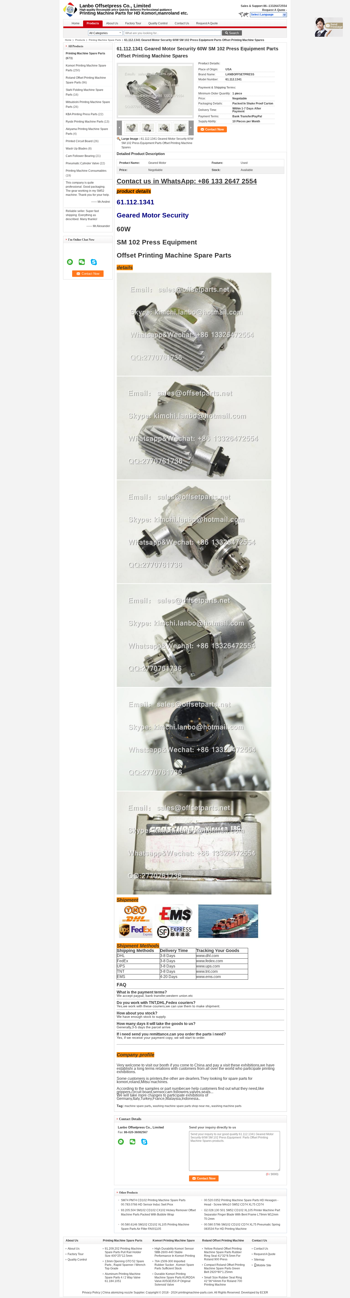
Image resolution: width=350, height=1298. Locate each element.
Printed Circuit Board (79, 141)
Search (234, 33)
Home (76, 23)
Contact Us (182, 23)
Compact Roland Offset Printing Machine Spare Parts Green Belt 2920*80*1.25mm (224, 1268)
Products (93, 23)
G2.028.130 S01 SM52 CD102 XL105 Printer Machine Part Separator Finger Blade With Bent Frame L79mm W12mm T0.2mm (242, 1214)
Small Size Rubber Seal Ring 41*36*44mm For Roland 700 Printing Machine (223, 1281)
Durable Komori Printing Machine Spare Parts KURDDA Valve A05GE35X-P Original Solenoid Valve (175, 1279)
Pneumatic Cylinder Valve (82, 163)
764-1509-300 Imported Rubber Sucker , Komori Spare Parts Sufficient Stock (174, 1265)
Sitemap (259, 1259)
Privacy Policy (91, 1292)
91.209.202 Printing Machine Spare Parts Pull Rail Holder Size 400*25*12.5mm (123, 1252)
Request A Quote (273, 10)
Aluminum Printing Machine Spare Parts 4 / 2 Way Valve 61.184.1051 (122, 1277)
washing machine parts (226, 1106)
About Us (112, 23)
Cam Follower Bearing (80, 156)
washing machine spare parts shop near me (181, 1106)
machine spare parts (138, 1106)
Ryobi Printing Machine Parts (84, 121)
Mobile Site (264, 1265)
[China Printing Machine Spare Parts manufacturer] (71, 9)
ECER (264, 1292)
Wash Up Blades (76, 148)
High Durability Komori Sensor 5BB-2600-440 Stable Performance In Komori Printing (175, 1252)
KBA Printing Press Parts (81, 114)
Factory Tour (133, 23)
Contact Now (214, 129)
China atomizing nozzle (117, 1292)
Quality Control (158, 23)
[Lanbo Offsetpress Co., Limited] (285, 15)
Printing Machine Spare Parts (105, 40)
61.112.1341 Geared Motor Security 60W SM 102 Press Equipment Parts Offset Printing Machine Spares (157, 143)
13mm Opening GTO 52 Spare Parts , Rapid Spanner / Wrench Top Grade (125, 1265)
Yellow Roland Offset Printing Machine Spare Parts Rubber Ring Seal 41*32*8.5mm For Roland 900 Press (223, 1254)
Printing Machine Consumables (86, 170)
